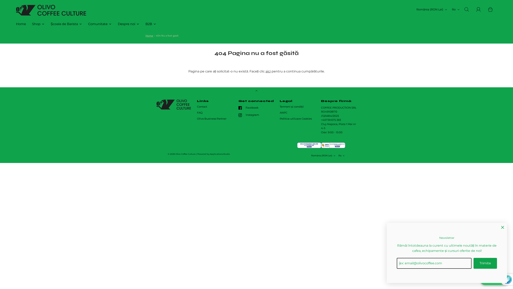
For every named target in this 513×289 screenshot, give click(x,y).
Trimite (485, 263)
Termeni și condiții (292, 106)
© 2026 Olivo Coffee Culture (182, 154)
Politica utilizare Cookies (296, 118)
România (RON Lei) (430, 9)
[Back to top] (256, 91)
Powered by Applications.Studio (213, 154)
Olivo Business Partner (211, 118)
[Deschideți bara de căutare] (469, 9)
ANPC (283, 112)
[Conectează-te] (480, 9)
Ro (454, 9)
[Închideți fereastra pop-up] (502, 227)
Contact (202, 106)
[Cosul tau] (492, 9)
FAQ (200, 112)
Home (21, 24)
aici (268, 71)
